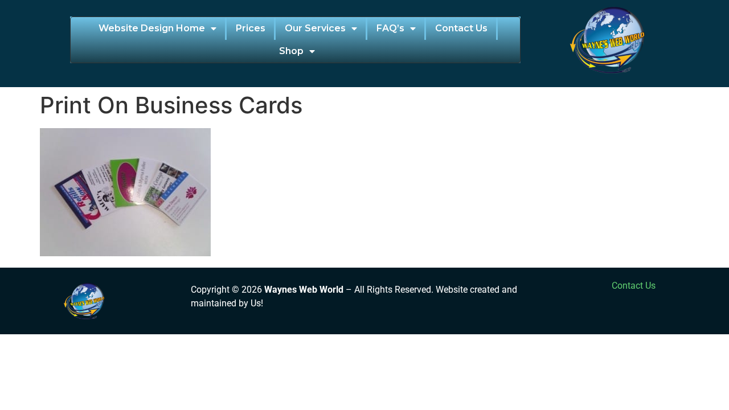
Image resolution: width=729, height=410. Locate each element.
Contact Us (461, 28)
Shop (291, 51)
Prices (250, 28)
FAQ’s (390, 28)
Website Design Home (152, 28)
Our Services (315, 28)
